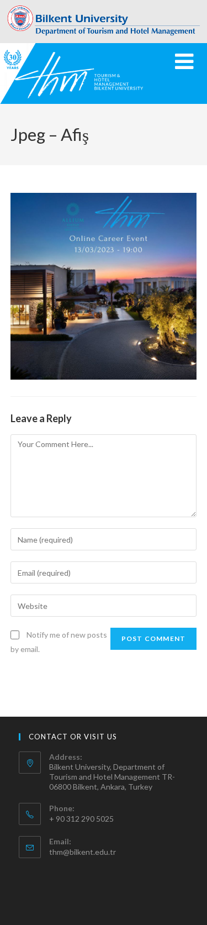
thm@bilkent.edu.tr (82, 851)
